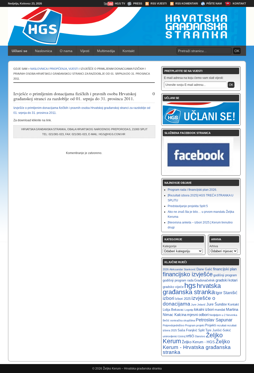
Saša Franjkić (187, 330)
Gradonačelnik (204, 280)
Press (137, 3)
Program (190, 325)
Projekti (210, 325)
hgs (190, 285)
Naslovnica (43, 51)
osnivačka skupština (182, 320)
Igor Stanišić (226, 292)
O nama (66, 51)
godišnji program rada (178, 280)
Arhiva (213, 246)
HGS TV (120, 3)
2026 (166, 269)
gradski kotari (226, 280)
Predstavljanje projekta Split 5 (188, 206)
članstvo (200, 336)
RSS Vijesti (159, 3)
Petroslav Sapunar (214, 319)
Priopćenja (58, 68)
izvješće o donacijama (189, 301)
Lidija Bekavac (173, 309)
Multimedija (106, 51)
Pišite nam (214, 3)
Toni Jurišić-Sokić (218, 330)
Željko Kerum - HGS (198, 342)
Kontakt (239, 3)
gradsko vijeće (173, 287)
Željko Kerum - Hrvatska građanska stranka (197, 347)
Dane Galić (204, 269)
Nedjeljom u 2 (217, 314)
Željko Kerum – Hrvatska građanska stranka (132, 368)
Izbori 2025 (183, 299)
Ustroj (181, 336)
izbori (168, 298)
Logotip (189, 309)
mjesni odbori (198, 314)
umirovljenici (170, 336)
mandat (220, 309)
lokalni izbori (204, 309)
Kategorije (170, 246)
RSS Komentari (186, 3)
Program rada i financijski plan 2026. (192, 189)
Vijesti (84, 51)
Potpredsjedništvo (173, 325)
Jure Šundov (216, 304)
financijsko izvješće (188, 274)
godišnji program (225, 275)
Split (201, 330)
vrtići (190, 336)
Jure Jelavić (198, 304)
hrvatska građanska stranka (192, 289)
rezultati (221, 325)
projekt (200, 325)
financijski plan (225, 269)
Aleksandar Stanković (182, 269)
